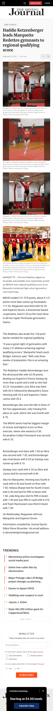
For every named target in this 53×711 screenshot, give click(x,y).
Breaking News (37, 656)
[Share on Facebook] (43, 56)
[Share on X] (48, 56)
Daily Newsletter (15, 656)
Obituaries (13, 659)
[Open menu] (4, 3)
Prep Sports (10, 25)
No (18, 668)
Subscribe (35, 3)
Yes (10, 668)
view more (25, 619)
